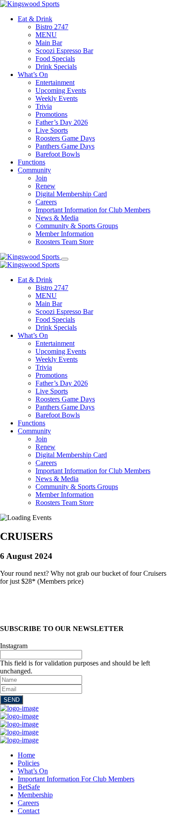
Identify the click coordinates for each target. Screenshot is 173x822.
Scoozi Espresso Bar (64, 50)
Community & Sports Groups (76, 225)
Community (34, 170)
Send (12, 699)
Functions (31, 162)
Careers (46, 202)
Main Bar (48, 42)
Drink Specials (56, 66)
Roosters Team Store (64, 241)
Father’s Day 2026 (61, 122)
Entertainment (55, 82)
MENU (46, 34)
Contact (28, 810)
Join (41, 178)
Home (26, 755)
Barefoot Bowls (57, 154)
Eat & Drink (35, 19)
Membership (35, 795)
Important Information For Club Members (76, 779)
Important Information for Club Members (92, 210)
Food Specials (55, 58)
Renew (45, 186)
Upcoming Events (60, 90)
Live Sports (51, 130)
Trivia (43, 106)
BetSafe (29, 787)
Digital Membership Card (71, 194)
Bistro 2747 (51, 27)
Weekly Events (56, 98)
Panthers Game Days (64, 146)
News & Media (57, 218)
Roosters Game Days (65, 138)
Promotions (51, 114)
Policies (28, 763)
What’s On (33, 74)
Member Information (64, 233)
